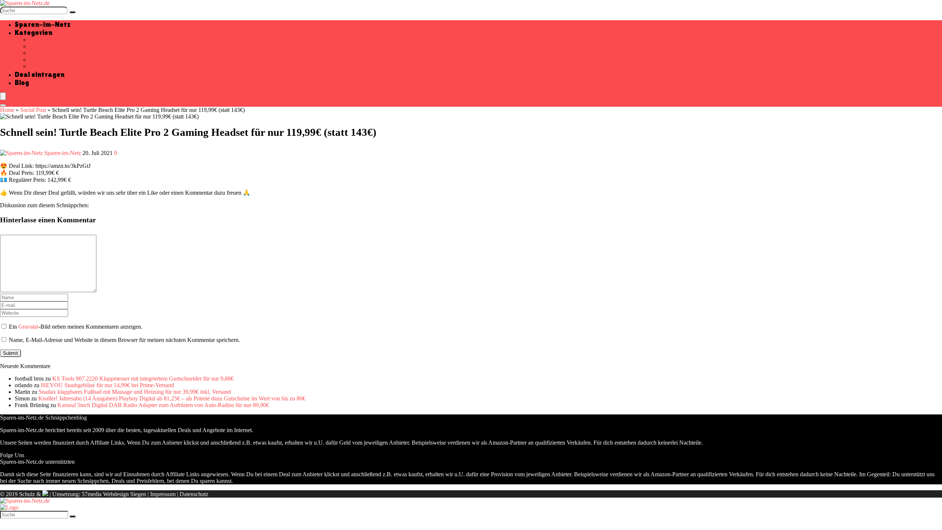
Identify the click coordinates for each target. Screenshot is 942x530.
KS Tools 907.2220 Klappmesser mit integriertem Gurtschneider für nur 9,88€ (143, 378)
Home (7, 110)
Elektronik (41, 53)
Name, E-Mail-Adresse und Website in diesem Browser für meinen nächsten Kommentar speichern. (124, 340)
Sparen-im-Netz (43, 24)
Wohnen (39, 66)
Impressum (163, 494)
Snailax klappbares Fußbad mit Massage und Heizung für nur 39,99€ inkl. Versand (135, 392)
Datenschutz (194, 494)
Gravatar (28, 327)
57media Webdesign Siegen (114, 494)
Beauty (37, 46)
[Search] (3, 105)
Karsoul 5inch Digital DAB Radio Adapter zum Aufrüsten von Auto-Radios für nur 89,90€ (163, 405)
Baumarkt (40, 39)
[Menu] (3, 96)
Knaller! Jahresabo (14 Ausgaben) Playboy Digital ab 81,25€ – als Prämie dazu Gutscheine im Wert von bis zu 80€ (171, 398)
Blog (22, 82)
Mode (36, 59)
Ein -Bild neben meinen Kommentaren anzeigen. (75, 327)
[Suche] (72, 12)
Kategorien (33, 32)
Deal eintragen (39, 74)
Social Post (33, 110)
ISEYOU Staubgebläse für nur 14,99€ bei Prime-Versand (107, 385)
